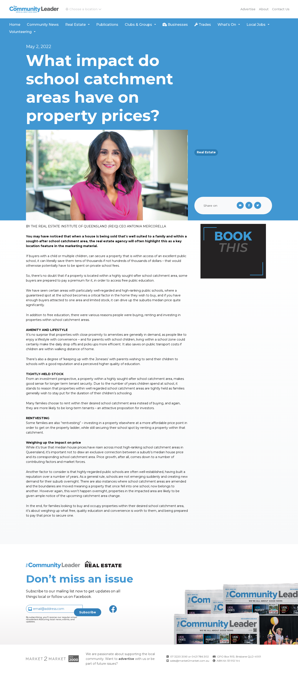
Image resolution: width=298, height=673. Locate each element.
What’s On (227, 24)
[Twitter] (258, 205)
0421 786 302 (200, 656)
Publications (107, 24)
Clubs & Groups (138, 24)
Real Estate (75, 24)
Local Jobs (256, 24)
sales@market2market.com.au (189, 660)
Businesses (177, 24)
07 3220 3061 (178, 656)
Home (14, 24)
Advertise (247, 9)
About (264, 9)
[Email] (239, 205)
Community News (43, 24)
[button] (83, 9)
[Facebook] (249, 205)
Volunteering (20, 32)
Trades (204, 24)
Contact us (280, 9)
